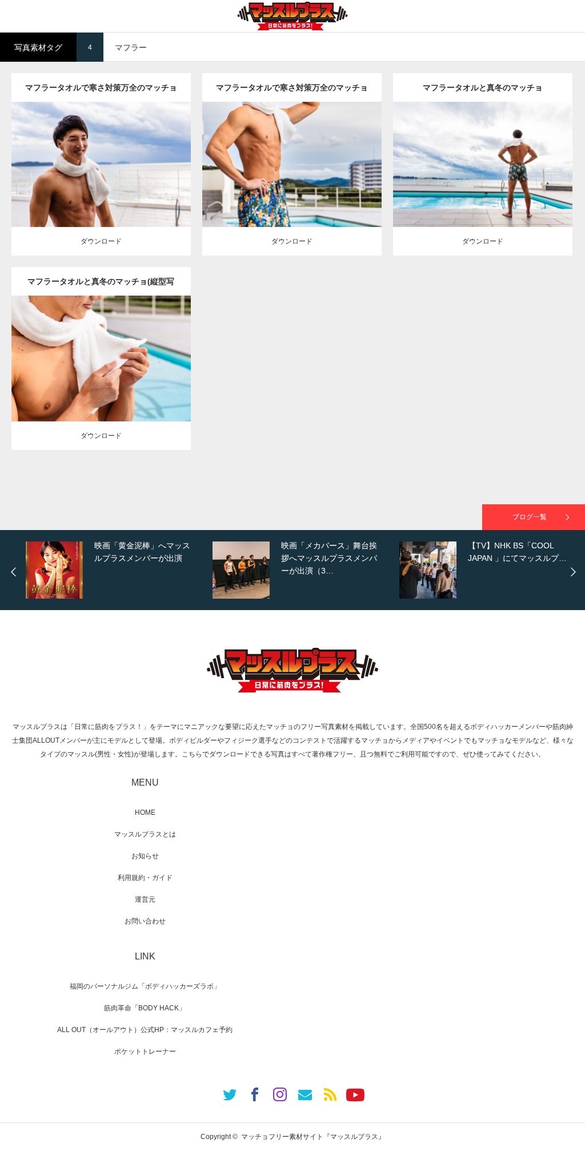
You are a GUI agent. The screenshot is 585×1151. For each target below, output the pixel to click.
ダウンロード (101, 241)
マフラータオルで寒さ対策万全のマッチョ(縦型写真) (292, 92)
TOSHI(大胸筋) (116, 156)
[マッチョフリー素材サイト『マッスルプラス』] (292, 16)
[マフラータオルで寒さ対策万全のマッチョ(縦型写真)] (291, 185)
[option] (116, 570)
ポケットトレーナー (145, 1052)
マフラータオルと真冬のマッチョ (483, 87)
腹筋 (170, 156)
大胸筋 (151, 156)
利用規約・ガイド (145, 878)
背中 (499, 161)
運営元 (145, 899)
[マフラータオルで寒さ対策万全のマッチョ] (101, 191)
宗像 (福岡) (101, 166)
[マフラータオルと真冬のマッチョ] (482, 185)
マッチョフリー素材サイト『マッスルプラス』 (313, 1137)
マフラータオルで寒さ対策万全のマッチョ (101, 87)
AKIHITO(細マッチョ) (58, 156)
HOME (145, 813)
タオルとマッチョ (94, 145)
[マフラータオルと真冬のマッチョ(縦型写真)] (101, 379)
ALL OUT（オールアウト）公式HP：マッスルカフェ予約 (145, 1030)
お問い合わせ (145, 921)
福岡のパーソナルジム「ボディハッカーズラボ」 (145, 986)
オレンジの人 (144, 145)
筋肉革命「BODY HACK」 (145, 1008)
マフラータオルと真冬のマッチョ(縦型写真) (100, 286)
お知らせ (145, 856)
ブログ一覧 (529, 517)
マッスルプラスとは (145, 834)
